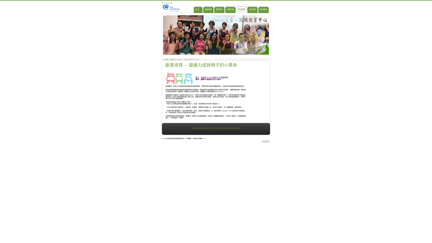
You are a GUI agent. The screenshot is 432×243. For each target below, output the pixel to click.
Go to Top (266, 141)
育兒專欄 (166, 59)
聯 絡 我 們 (236, 128)
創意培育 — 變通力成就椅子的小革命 (201, 65)
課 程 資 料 (207, 128)
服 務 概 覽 (199, 128)
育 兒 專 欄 (222, 128)
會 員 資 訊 (229, 128)
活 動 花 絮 (214, 128)
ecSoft (204, 138)
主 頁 (193, 128)
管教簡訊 (172, 59)
